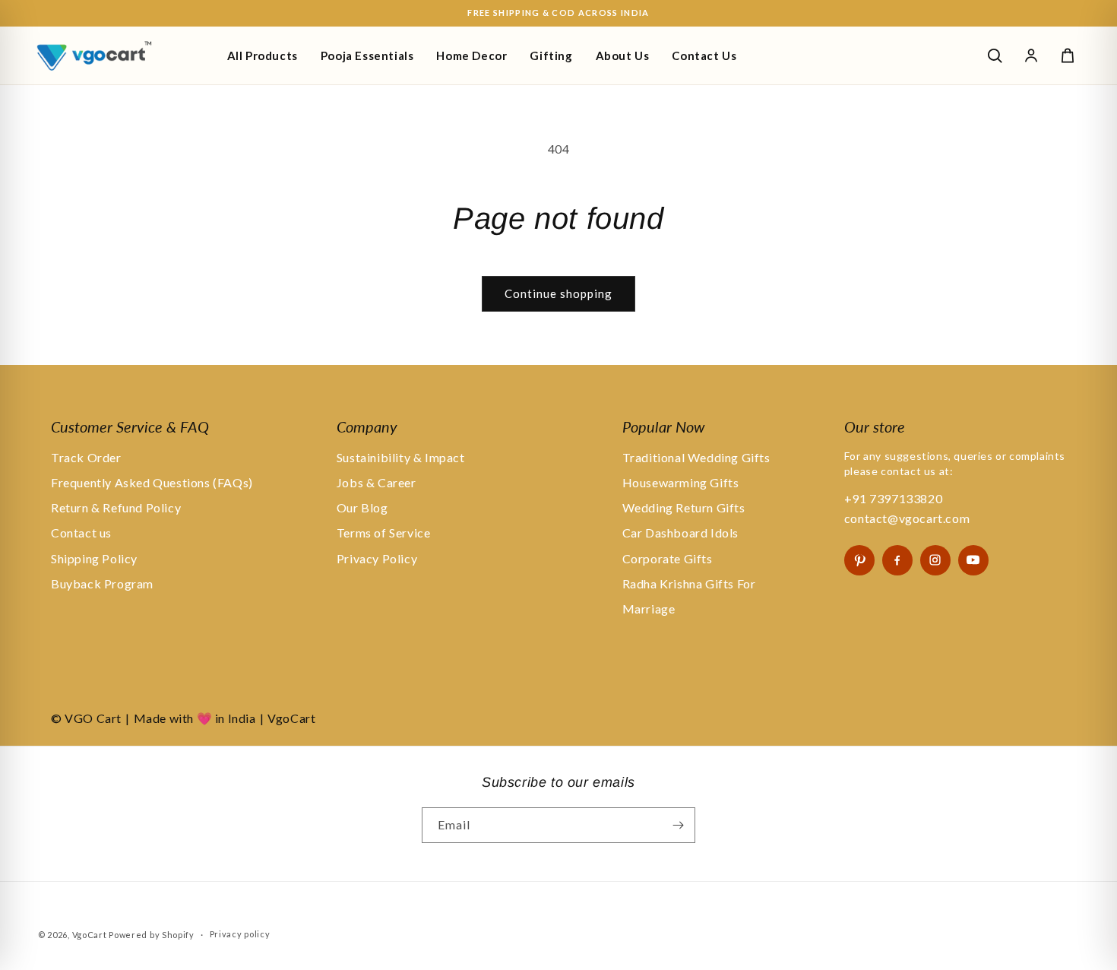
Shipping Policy (94, 558)
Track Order (86, 457)
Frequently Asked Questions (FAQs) (152, 482)
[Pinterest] (859, 560)
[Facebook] (897, 560)
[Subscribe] (678, 825)
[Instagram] (935, 560)
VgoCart (89, 935)
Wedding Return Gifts (683, 507)
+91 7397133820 (893, 498)
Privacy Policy (377, 558)
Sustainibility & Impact (401, 457)
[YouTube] (973, 560)
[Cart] (1067, 55)
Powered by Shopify (152, 935)
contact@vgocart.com (907, 518)
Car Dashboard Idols (680, 532)
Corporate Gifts (667, 558)
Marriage (649, 608)
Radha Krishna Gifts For (689, 583)
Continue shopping (558, 293)
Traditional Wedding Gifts (696, 457)
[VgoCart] (120, 55)
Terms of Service (384, 532)
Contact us (81, 532)
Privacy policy (240, 934)
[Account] (1031, 55)
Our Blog (362, 507)
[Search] (994, 55)
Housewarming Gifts (680, 482)
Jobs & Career (376, 482)
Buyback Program (102, 583)
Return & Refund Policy (116, 507)
